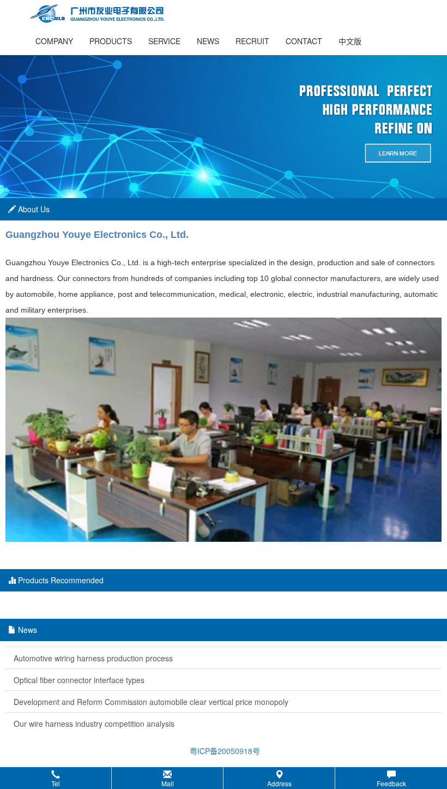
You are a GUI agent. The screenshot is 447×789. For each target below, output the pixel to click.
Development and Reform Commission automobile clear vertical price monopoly (151, 701)
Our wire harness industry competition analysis (94, 723)
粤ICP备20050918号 (224, 750)
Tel (55, 783)
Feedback (391, 783)
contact (304, 40)
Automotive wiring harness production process (93, 658)
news (208, 40)
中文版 (350, 40)
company (54, 40)
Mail (167, 783)
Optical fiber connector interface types (79, 679)
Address (279, 783)
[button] (223, 778)
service (164, 40)
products (110, 40)
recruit (252, 40)
